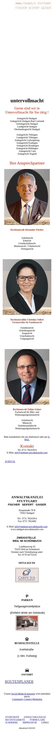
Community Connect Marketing (27, 699)
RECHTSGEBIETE (15, 720)
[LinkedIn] (5, 488)
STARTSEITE (12, 717)
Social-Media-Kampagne (23, 693)
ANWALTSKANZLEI (35, 717)
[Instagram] (5, 480)
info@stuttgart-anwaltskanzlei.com (31, 452)
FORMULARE (37, 720)
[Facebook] (5, 484)
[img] (33, 5)
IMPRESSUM (30, 722)
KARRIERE (12, 722)
